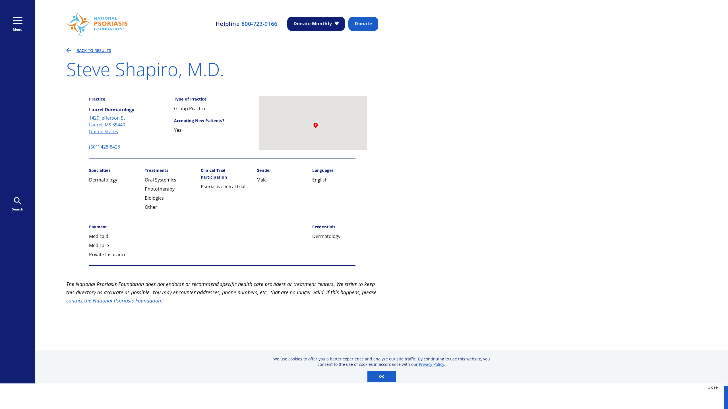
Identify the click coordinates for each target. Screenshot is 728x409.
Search (17, 209)
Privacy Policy (431, 364)
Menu (17, 29)
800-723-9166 (259, 24)
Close (713, 387)
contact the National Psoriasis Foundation (113, 300)
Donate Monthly (312, 23)
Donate (363, 23)
